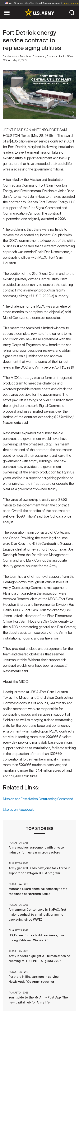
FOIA (66, 1109)
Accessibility (45, 1109)
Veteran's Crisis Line (51, 1114)
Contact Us (37, 1103)
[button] (2, 8)
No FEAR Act (20, 1114)
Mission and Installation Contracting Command (38, 799)
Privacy (58, 1103)
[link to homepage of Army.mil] (39, 12)
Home (19, 1103)
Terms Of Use (19, 1109)
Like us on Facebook (18, 809)
